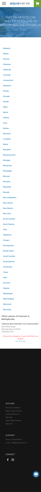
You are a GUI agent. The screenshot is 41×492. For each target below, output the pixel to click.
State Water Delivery (13, 420)
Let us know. (20, 341)
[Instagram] (12, 459)
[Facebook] (8, 459)
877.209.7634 (17, 439)
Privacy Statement (13, 414)
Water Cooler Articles (14, 411)
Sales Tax (9, 424)
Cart (37, 3)
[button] (4, 3)
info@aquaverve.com (19, 443)
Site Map (9, 417)
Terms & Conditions (13, 408)
